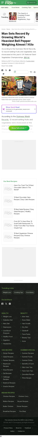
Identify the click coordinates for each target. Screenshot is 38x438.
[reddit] (3, 74)
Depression (7, 327)
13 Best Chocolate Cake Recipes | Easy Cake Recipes (24, 198)
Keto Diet (6, 323)
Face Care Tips (27, 371)
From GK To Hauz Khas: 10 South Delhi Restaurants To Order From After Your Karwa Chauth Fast (24, 224)
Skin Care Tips (27, 367)
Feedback (28, 428)
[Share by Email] (31, 72)
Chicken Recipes (9, 396)
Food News (16, 7)
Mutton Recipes (8, 401)
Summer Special (28, 350)
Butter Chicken (8, 406)
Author (12, 431)
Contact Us (21, 431)
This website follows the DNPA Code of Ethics (19, 420)
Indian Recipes (8, 393)
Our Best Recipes (10, 181)
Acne (24, 341)
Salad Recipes (8, 357)
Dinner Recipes (8, 353)
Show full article (18, 128)
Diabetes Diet (8, 320)
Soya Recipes (8, 370)
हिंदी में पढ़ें (26, 57)
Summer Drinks (27, 360)
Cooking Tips (18, 292)
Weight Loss (7, 292)
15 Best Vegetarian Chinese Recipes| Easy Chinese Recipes (23, 235)
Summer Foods (27, 357)
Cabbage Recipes (6, 378)
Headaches (7, 344)
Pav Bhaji (22, 411)
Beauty (24, 313)
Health (5, 313)
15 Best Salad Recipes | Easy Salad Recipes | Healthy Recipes (24, 211)
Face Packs (26, 334)
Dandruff (25, 331)
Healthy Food (7, 336)
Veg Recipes (7, 350)
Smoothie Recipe (28, 374)
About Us (19, 428)
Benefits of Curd (28, 364)
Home (3, 29)
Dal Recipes (7, 373)
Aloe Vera (25, 316)
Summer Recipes (28, 353)
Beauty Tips (26, 337)
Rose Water (26, 320)
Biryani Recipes (23, 401)
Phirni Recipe (26, 378)
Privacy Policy (8, 428)
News (8, 29)
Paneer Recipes (8, 360)
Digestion (6, 340)
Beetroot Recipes (9, 383)
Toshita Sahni (30, 61)
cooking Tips (26, 7)
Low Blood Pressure (7, 332)
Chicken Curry (23, 396)
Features (4, 7)
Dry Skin (25, 327)
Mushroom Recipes (6, 365)
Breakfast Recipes (9, 411)
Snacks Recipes (8, 386)
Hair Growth (26, 323)
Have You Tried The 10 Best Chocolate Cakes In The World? (23, 187)
